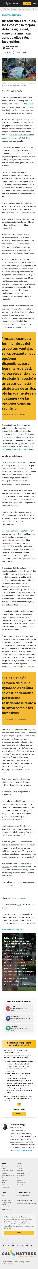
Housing (13, 9)
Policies (4, 1178)
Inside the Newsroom (8, 1207)
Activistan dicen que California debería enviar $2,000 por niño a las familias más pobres (18, 942)
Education (21, 9)
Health (19, 1180)
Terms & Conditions (8, 1262)
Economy (29, 9)
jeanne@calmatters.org (19, 1130)
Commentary (21, 1182)
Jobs (3, 1182)
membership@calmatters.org (26, 1203)
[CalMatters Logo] (10, 3)
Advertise (5, 1185)
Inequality (20, 1185)
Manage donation (7, 1198)
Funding (4, 1173)
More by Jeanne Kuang (24, 1150)
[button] (34, 3)
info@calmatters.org (24, 1195)
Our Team (5, 1180)
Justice (19, 1168)
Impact (4, 1168)
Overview (5, 1166)
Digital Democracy (7, 1209)
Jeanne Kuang (13, 46)
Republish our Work (8, 1175)
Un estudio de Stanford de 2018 (14, 531)
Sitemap (28, 1262)
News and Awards (7, 1171)
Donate (27, 3)
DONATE (19, 1114)
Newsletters (6, 1200)
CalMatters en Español (11, 15)
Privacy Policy (19, 1262)
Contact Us (5, 1187)
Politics (6, 9)
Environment (21, 1175)
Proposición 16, (25, 574)
